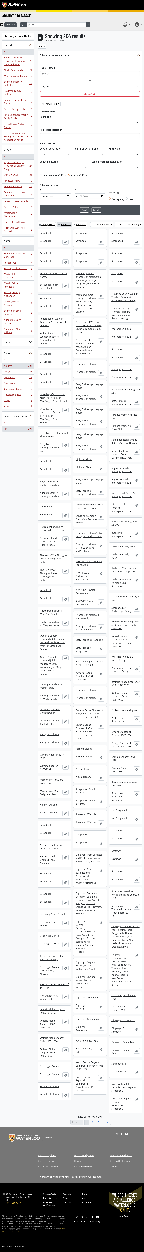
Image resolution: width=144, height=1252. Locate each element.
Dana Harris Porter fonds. (18, 125)
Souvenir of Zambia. (86, 814)
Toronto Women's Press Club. (124, 416)
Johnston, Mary (18, 181)
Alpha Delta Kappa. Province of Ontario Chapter (18, 166)
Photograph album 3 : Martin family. (87, 616)
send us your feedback (89, 1176)
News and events (83, 1166)
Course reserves (47, 1161)
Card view (66, 224)
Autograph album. (49, 734)
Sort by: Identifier (101, 224)
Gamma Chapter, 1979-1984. (52, 756)
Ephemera (18, 378)
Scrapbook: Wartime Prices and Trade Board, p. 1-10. (125, 895)
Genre (7, 353)
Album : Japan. (83, 769)
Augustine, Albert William (18, 330)
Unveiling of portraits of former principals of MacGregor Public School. (53, 398)
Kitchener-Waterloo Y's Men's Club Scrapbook (123, 570)
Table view (81, 224)
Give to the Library (120, 1161)
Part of (8, 45)
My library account (48, 1166)
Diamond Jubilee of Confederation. (50, 711)
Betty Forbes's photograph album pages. (54, 434)
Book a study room (84, 1155)
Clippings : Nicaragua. (87, 997)
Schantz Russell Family (18, 202)
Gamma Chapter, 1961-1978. (123, 758)
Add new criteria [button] (49, 103)
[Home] (1, 24)
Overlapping (118, 199)
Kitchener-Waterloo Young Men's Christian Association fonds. (18, 136)
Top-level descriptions (55, 175)
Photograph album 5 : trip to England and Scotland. (89, 535)
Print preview (48, 224)
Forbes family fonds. (18, 110)
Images (18, 372)
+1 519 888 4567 (13, 1203)
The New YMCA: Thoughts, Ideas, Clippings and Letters (54, 559)
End (76, 190)
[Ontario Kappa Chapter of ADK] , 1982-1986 (90, 663)
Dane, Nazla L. (18, 175)
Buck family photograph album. (124, 523)
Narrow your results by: (18, 36)
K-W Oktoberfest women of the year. (54, 986)
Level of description (16, 415)
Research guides (47, 1155)
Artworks (18, 407)
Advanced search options (54, 55)
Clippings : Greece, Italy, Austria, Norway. (52, 957)
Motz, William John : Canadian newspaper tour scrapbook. (125, 1087)
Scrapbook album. (49, 1086)
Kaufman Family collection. (18, 92)
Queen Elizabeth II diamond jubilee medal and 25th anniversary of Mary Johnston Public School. (52, 642)
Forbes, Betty (18, 208)
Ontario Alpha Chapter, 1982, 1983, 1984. (52, 1011)
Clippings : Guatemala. (87, 1019)
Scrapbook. (46, 233)
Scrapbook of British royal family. (125, 598)
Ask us (113, 1166)
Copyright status (49, 161)
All (5, 51)
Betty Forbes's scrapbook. (89, 639)
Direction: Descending (127, 224)
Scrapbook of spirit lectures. (86, 791)
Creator (8, 149)
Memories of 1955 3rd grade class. (51, 781)
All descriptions (79, 175)
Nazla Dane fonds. (18, 71)
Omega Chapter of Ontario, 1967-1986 (121, 733)
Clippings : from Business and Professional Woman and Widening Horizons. (89, 858)
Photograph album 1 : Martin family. (51, 686)
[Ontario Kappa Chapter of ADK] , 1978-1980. (125, 683)
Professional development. (125, 710)
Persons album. (84, 748)
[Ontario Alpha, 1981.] (87, 1040)
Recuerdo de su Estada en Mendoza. (125, 783)
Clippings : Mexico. (49, 935)
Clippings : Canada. (50, 1066)
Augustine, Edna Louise (18, 321)
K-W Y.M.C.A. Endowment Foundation (89, 563)
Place (7, 342)
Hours (77, 1161)
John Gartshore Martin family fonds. (18, 116)
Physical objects (18, 395)
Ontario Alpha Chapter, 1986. (123, 997)
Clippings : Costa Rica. (122, 1042)
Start (42, 190)
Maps (18, 401)
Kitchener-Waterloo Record (18, 229)
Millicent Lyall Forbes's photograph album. (123, 495)
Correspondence (18, 389)
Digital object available (86, 148)
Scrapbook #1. (119, 1063)
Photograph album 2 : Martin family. (122, 658)
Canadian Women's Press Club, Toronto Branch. (89, 506)
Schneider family (18, 187)
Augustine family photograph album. (121, 470)
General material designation (107, 161)
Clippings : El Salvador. (123, 1020)
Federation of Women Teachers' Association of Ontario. (53, 322)
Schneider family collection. (18, 83)
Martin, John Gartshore (18, 214)
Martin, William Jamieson (18, 285)
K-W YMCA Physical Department (86, 591)
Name (7, 240)
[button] (126, 24)
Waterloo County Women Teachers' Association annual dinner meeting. (124, 297)
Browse (10, 24)
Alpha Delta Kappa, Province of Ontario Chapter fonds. (18, 61)
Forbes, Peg (18, 263)
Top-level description (51, 129)
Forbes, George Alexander (18, 294)
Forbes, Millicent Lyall (18, 269)
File (18, 429)
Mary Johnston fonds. (18, 76)
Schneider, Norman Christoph (18, 194)
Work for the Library (121, 1155)
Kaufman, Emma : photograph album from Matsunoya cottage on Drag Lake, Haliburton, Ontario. (89, 280)
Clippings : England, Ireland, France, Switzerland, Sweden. (87, 965)
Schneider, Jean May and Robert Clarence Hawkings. (125, 441)
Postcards (18, 384)
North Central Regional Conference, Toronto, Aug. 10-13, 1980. (90, 1066)
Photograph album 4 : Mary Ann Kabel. (51, 612)
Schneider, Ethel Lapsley (18, 312)
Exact (131, 199)
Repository (45, 116)
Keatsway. (116, 850)
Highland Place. (84, 459)
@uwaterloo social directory (87, 1221)
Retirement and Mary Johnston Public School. (52, 528)
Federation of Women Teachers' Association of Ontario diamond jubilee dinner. (89, 327)
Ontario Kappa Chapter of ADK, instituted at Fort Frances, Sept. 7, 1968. (89, 714)
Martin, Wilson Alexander (18, 303)
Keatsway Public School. (52, 914)
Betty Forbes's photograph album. (90, 386)
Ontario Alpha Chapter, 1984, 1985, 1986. (52, 1039)
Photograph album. (121, 328)
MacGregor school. (121, 810)
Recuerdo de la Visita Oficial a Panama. (51, 847)
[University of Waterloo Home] (14, 5)
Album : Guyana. (48, 804)
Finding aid (114, 148)
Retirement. (46, 506)
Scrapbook (45, 590)
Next (106, 1122)
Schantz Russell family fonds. (18, 101)
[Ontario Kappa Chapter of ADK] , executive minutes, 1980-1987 (125, 625)
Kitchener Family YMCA (123, 546)
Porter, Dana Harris (18, 222)
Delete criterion (90, 94)
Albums (18, 366)
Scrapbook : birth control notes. (53, 275)
